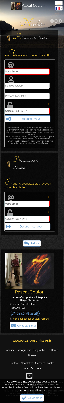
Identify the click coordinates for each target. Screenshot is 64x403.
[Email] (11, 318)
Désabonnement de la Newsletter (25, 163)
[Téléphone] (13, 313)
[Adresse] (11, 304)
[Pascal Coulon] (16, 6)
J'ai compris (35, 398)
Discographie (24, 350)
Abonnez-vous (31, 118)
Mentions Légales (44, 363)
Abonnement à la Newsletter (31, 36)
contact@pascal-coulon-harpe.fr (31, 318)
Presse (32, 355)
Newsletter (27, 363)
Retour (35, 243)
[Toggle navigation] (59, 3)
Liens (38, 368)
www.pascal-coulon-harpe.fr (32, 340)
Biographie (39, 350)
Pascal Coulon (33, 5)
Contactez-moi (26, 325)
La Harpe (53, 350)
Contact (14, 363)
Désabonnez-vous (31, 226)
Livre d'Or (28, 368)
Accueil (10, 350)
